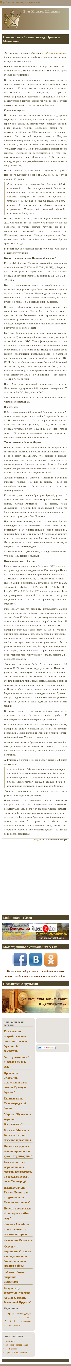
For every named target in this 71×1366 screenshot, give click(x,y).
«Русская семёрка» (56, 53)
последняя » (14, 1325)
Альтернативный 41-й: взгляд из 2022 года (18, 1062)
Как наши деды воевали (17, 1344)
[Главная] (12, 27)
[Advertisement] (35, 878)
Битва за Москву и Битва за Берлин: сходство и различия (17, 1135)
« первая (9, 1313)
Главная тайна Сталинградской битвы (15, 1103)
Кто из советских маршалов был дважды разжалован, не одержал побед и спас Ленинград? (18, 1171)
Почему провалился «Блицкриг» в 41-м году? (17, 1213)
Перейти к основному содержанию (20, 2)
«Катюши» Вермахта (18, 1240)
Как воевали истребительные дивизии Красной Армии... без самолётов (15, 1041)
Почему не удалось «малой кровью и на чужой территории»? (18, 1151)
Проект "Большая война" (17, 1352)
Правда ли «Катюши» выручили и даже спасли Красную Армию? (15, 1082)
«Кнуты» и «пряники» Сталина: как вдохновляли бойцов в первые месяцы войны (18, 1256)
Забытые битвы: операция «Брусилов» (15, 1277)
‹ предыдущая (24, 1313)
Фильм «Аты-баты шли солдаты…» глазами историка (16, 1229)
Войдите (37, 839)
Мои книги (11, 1348)
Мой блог (10, 1340)
